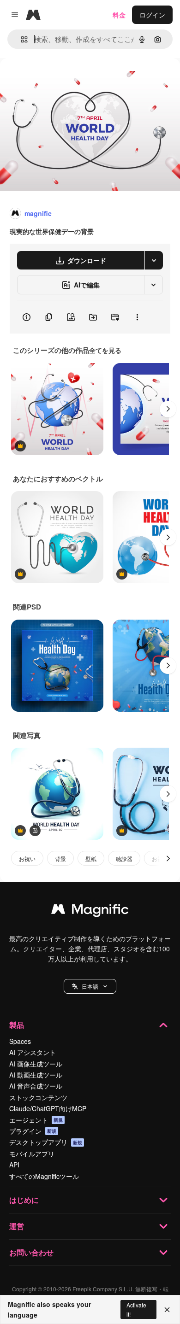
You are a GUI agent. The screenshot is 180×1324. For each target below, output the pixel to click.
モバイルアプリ (31, 1153)
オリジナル (63, 79)
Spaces (20, 1041)
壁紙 (90, 858)
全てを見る (105, 350)
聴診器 (124, 858)
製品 (16, 1024)
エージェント (36, 1120)
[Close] (167, 1309)
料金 (119, 14)
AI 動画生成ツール (35, 1074)
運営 (16, 1226)
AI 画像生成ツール (35, 1063)
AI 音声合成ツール (35, 1085)
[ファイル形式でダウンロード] (153, 260)
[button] (90, 986)
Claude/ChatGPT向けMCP (47, 1108)
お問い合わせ (31, 1252)
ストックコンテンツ (38, 1097)
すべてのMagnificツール (44, 1176)
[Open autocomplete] (20, 39)
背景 (60, 858)
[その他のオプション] (137, 317)
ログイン (152, 14)
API (14, 1164)
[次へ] (168, 409)
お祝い (27, 858)
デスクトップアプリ (45, 1142)
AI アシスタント (32, 1052)
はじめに (24, 1200)
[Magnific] (90, 911)
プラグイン (32, 1131)
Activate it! (136, 1309)
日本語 (90, 986)
